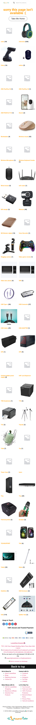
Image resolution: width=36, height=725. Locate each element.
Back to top (18, 666)
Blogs (6, 675)
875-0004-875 (24, 650)
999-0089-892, (19, 652)
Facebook (25, 673)
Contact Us (8, 679)
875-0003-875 (15, 650)
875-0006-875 (11, 652)
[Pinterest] (15, 624)
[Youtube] (9, 624)
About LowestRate (10, 673)
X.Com (24, 675)
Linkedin (24, 681)
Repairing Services (10, 677)
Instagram (25, 677)
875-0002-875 (7, 650)
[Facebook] (4, 624)
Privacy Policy (26, 699)
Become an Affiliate (10, 691)
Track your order (27, 689)
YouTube (24, 679)
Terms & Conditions (28, 701)
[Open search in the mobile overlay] (21, 3)
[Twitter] (6, 624)
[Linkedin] (12, 624)
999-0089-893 (28, 652)
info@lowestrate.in (25, 658)
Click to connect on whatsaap (18, 661)
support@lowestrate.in (13, 658)
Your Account (26, 687)
